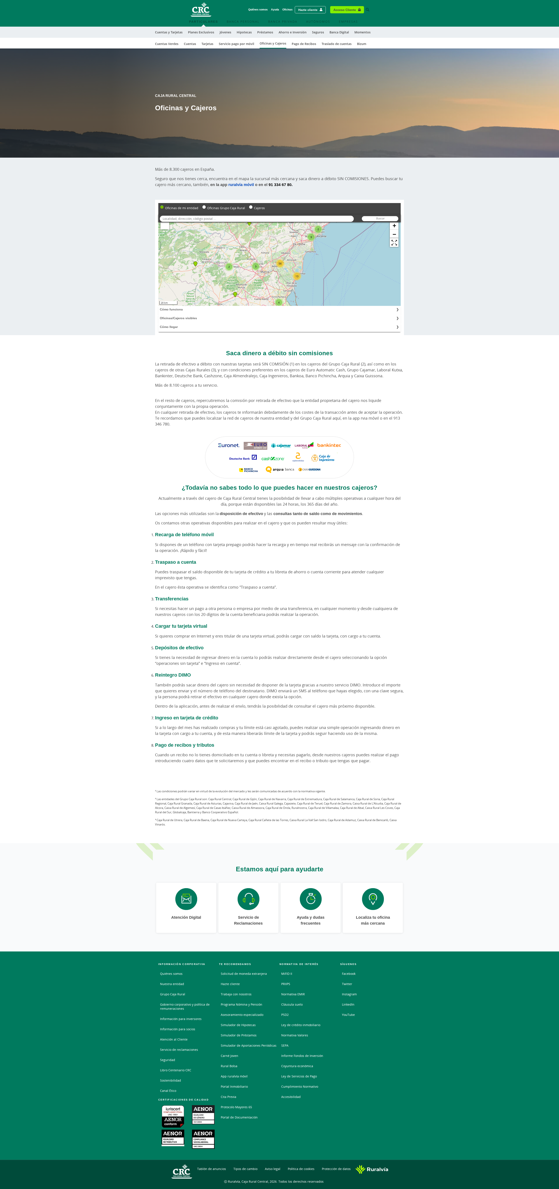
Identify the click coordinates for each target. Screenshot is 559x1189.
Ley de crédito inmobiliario (300, 1025)
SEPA (284, 1045)
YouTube (348, 1015)
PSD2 (285, 1015)
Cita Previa (228, 1097)
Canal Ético (168, 1091)
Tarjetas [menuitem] (207, 44)
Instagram (349, 994)
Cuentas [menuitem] (190, 44)
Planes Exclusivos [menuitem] (201, 32)
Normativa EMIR (293, 994)
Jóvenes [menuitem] (225, 32)
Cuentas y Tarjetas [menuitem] (169, 32)
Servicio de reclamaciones (179, 1050)
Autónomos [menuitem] (318, 21)
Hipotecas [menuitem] (244, 32)
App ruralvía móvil (234, 1076)
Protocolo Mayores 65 (236, 1107)
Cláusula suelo (292, 1004)
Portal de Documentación (239, 1117)
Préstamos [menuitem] (265, 32)
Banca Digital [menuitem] (339, 32)
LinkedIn (348, 1004)
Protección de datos (336, 1169)
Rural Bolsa (229, 1066)
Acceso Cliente (344, 10)
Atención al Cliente (174, 1039)
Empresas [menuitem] (348, 21)
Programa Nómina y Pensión (241, 1004)
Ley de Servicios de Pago (299, 1076)
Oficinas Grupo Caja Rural (226, 208)
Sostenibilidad (170, 1080)
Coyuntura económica (297, 1066)
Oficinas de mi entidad (181, 208)
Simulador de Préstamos (239, 1035)
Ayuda (275, 9)
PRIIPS (285, 984)
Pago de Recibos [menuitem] (304, 44)
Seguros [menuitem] (318, 32)
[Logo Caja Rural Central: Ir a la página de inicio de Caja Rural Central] (201, 9)
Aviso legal (272, 1169)
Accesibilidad (291, 1097)
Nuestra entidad (172, 984)
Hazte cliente (307, 10)
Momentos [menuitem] (362, 32)
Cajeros (259, 208)
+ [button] (394, 225)
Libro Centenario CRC (175, 1070)
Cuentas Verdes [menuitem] (166, 44)
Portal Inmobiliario (234, 1086)
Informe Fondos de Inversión (302, 1056)
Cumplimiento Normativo (299, 1086)
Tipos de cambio (245, 1169)
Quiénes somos (258, 9)
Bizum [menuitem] (361, 44)
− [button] (394, 234)
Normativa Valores (294, 1035)
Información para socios (177, 1029)
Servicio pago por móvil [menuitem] (236, 44)
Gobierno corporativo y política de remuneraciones (185, 1006)
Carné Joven (229, 1056)
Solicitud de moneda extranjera (244, 974)
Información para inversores (181, 1019)
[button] (394, 242)
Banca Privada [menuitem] (282, 21)
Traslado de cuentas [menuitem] (337, 44)
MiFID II (286, 974)
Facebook (348, 974)
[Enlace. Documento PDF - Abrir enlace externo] (173, 1116)
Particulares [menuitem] (203, 21)
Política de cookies (301, 1169)
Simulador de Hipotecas (238, 1025)
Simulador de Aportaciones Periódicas (248, 1045)
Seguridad (167, 1060)
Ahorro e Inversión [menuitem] (293, 32)
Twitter (347, 984)
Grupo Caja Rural (172, 994)
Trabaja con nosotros (236, 994)
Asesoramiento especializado (242, 1015)
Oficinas (287, 9)
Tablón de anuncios (211, 1169)
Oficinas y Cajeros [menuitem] (273, 43)
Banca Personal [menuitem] (243, 21)
